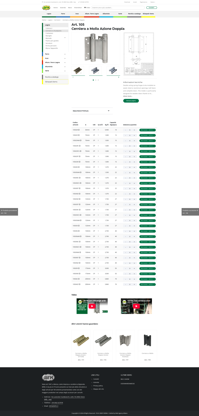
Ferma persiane (51, 46)
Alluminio (106, 14)
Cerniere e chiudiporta (53, 31)
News (70, 7)
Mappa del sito (98, 389)
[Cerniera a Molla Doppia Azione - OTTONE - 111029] (81, 340)
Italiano (152, 2)
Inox (77, 14)
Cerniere (57, 20)
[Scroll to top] (196, 413)
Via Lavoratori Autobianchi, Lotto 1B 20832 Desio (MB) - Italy (59, 2)
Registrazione (143, 2)
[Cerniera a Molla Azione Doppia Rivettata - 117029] (125, 340)
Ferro (63, 14)
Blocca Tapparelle (52, 48)
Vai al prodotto (81, 349)
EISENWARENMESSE (128, 384)
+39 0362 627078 (84, 2)
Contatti (96, 379)
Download (127, 2)
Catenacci (49, 28)
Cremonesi (49, 33)
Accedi (135, 2)
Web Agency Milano (121, 413)
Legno (49, 14)
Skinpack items (148, 14)
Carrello (148, 130)
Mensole (49, 38)
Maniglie (49, 36)
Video (88, 7)
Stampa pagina (131, 100)
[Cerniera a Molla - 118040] (147, 340)
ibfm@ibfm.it (53, 406)
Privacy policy (98, 386)
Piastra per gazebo (52, 41)
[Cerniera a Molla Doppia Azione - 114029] (103, 340)
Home (55, 7)
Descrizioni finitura (80, 111)
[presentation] (73, 77)
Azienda (63, 7)
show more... (128, 96)
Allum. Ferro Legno (91, 14)
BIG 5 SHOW (125, 379)
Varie (120, 14)
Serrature (49, 43)
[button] (93, 80)
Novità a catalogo (134, 14)
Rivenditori (78, 7)
